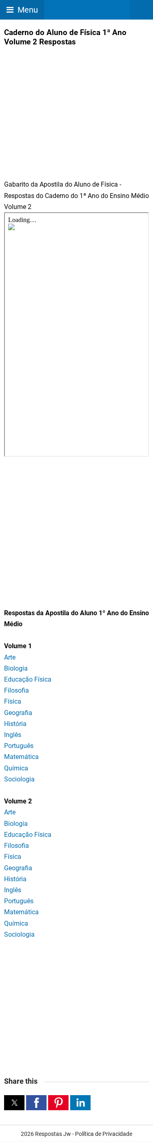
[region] (76, 528)
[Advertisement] (72, 108)
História (15, 724)
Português (18, 746)
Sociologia (19, 779)
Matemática (21, 757)
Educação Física (27, 679)
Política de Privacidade (103, 1134)
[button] (14, 1102)
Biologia (16, 668)
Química (16, 768)
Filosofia (16, 690)
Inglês (12, 735)
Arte (10, 657)
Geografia (18, 713)
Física (12, 701)
